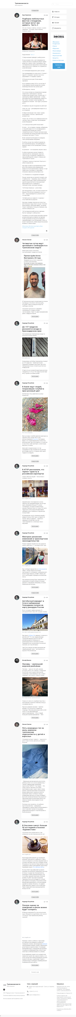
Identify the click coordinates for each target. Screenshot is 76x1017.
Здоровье (25, 226)
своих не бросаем (58, 60)
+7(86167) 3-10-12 (33, 991)
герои (55, 46)
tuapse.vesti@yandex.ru (34, 994)
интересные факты (34, 226)
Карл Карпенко (26, 15)
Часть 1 (33, 54)
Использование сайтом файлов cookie (13, 998)
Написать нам (58, 66)
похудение (31, 227)
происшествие (57, 55)
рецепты (55, 58)
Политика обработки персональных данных (14, 995)
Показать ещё (35, 972)
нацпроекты (56, 53)
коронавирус (57, 51)
